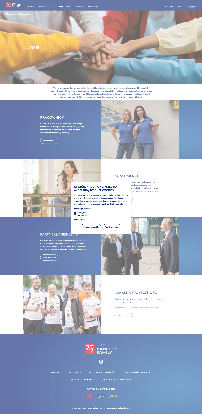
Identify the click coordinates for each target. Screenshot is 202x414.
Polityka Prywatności (102, 373)
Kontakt (180, 6)
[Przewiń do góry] (198, 408)
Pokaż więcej (48, 141)
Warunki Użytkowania (137, 373)
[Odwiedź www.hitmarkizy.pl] (89, 396)
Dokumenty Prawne (83, 380)
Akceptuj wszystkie (91, 227)
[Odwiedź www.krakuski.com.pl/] (101, 396)
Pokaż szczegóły (80, 219)
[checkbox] (75, 215)
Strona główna (10, 14)
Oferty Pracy (168, 6)
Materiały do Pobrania (117, 380)
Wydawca (75, 373)
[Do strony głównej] (14, 5)
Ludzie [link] (35, 14)
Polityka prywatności (82, 208)
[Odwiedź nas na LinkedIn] (101, 362)
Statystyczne (82, 215)
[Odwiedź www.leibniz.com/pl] (113, 396)
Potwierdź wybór (112, 227)
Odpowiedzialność (24, 14)
